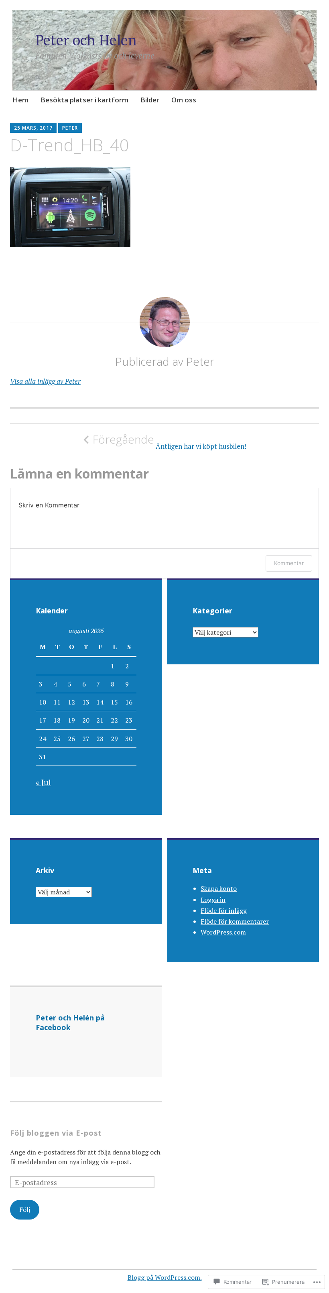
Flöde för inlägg (224, 910)
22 (114, 720)
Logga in (213, 899)
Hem (20, 99)
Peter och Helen (86, 40)
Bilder (149, 99)
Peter (70, 127)
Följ (24, 1209)
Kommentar (289, 563)
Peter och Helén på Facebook (70, 1022)
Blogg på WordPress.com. (165, 1277)
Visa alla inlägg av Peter (45, 381)
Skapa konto (219, 888)
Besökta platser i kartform (84, 99)
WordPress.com (223, 932)
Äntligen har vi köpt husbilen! (169, 441)
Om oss (183, 99)
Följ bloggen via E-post (56, 1133)
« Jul (43, 782)
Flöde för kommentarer (235, 921)
